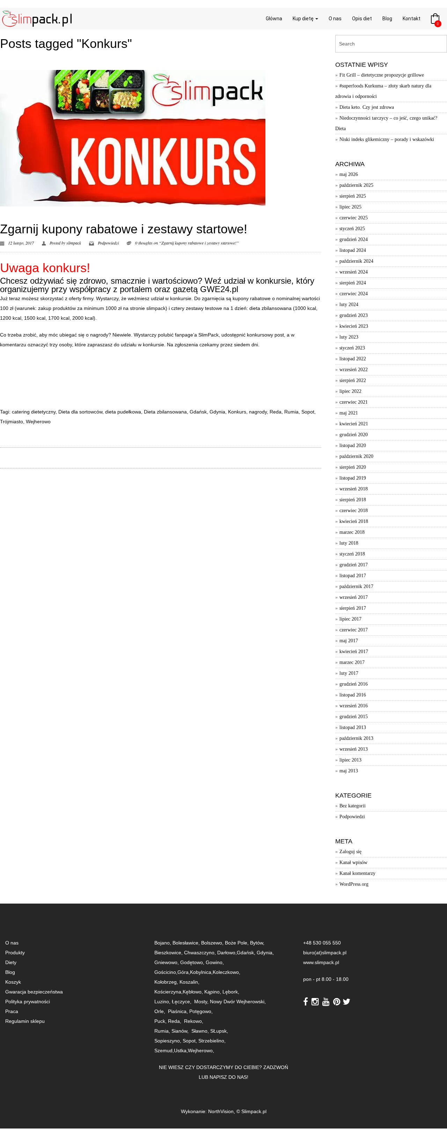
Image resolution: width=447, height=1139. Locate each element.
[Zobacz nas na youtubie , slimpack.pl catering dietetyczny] (327, 1001)
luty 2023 (348, 337)
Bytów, (256, 943)
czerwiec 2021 (353, 402)
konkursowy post (265, 335)
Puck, (161, 1021)
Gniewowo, (167, 962)
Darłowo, (227, 952)
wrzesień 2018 (353, 488)
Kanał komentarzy (357, 873)
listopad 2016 (352, 695)
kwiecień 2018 (353, 521)
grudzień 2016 (353, 684)
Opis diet (362, 18)
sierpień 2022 (352, 380)
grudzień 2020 (353, 434)
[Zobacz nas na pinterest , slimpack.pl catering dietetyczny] (338, 1001)
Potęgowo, (201, 1011)
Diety (10, 962)
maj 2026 (348, 174)
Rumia (291, 412)
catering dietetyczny (34, 412)
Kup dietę (304, 18)
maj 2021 (348, 413)
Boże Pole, (237, 943)
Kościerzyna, (168, 992)
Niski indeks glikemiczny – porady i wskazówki (386, 139)
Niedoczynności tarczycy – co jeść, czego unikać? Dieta (386, 123)
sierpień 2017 (352, 608)
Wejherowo (38, 421)
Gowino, (215, 962)
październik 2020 (356, 456)
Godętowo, (193, 962)
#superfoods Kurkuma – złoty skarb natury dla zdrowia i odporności (383, 91)
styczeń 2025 (352, 228)
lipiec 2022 (350, 391)
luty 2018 (348, 543)
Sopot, (190, 1041)
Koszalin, (189, 982)
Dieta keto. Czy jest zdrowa (366, 107)
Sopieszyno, (168, 1041)
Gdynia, (265, 952)
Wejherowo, (201, 1050)
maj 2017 (348, 640)
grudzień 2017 (353, 564)
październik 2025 (356, 185)
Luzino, (163, 1001)
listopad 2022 (352, 358)
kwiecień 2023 (353, 326)
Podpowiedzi (108, 243)
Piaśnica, (178, 1011)
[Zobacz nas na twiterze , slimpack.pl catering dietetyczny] (346, 1001)
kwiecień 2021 (353, 423)
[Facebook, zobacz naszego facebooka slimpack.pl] (306, 1001)
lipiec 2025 (350, 207)
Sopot (307, 412)
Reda (275, 412)
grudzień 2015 (353, 716)
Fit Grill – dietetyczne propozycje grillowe (381, 75)
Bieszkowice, (168, 952)
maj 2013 (348, 770)
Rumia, (162, 1031)
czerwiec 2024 (353, 293)
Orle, (160, 1011)
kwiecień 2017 (353, 651)
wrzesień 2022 (353, 369)
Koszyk (13, 982)
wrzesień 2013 (353, 749)
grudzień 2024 (353, 239)
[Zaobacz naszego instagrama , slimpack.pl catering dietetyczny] (316, 1001)
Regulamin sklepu (25, 1021)
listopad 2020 (352, 445)
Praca (11, 1011)
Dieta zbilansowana (165, 412)
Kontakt (411, 18)
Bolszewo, (213, 943)
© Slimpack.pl (251, 1111)
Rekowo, (194, 1021)
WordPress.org (353, 884)
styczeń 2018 (352, 554)
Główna (274, 18)
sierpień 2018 (352, 499)
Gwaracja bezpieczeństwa (34, 992)
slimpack (73, 243)
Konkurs (237, 412)
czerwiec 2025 (353, 217)
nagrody (258, 412)
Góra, (183, 972)
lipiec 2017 (350, 619)
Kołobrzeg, (166, 982)
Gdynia (217, 412)
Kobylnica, (201, 972)
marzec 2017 (352, 662)
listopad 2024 (352, 250)
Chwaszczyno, (200, 952)
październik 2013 (356, 738)
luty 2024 (348, 304)
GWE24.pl (219, 289)
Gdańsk (198, 412)
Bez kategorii (352, 805)
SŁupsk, (219, 1031)
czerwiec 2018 (353, 510)
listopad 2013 (352, 727)
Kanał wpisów (353, 862)
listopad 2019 (352, 478)
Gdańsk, (247, 952)
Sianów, (181, 1031)
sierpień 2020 (352, 467)
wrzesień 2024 (353, 272)
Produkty (15, 952)
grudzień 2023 (353, 315)
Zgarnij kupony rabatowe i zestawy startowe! (123, 229)
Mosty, (202, 1001)
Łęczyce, (182, 1001)
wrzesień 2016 (353, 705)
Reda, (175, 1021)
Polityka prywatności (27, 1001)
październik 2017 (356, 586)
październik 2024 (356, 261)
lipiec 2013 (350, 760)
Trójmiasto (11, 421)
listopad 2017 (352, 575)
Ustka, (181, 1050)
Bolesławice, (187, 943)
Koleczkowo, (226, 972)
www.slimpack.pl (321, 962)
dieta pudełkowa (123, 412)
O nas (335, 18)
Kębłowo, (193, 992)
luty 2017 (348, 673)
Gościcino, (165, 972)
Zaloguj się (350, 851)
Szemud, (164, 1050)
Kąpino (212, 992)
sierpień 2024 (352, 282)
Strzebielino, (212, 1041)
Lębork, (231, 992)
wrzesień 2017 (353, 597)
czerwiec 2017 (353, 629)
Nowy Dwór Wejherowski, (238, 1001)
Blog (387, 18)
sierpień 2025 (352, 196)
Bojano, (163, 943)
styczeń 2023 (352, 348)
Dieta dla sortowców (80, 412)
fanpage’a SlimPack (197, 335)
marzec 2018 (352, 532)
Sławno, (200, 1031)
